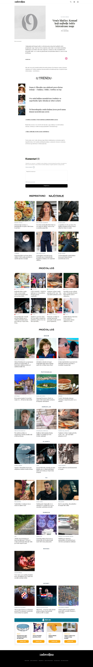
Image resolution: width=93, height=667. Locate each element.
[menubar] (74, 2)
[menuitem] (74, 2)
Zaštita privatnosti (49, 660)
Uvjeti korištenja (34, 660)
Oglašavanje (57, 660)
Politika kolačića (64, 660)
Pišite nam (27, 660)
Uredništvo (41, 660)
